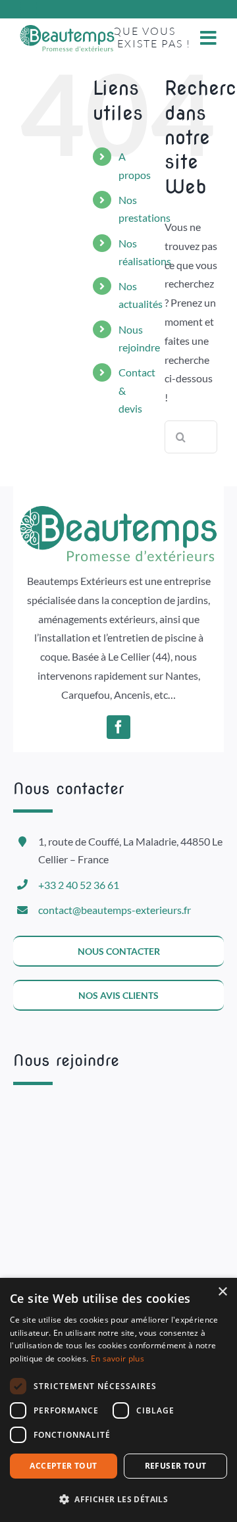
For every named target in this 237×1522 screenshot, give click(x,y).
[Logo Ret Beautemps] (67, 30)
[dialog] (118, 1400)
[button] (118, 1499)
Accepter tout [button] (63, 1465)
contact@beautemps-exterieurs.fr (114, 909)
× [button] (222, 1292)
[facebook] (118, 727)
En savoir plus (117, 1358)
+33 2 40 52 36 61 (78, 884)
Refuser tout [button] (176, 1465)
